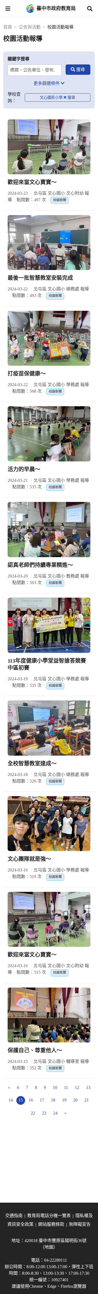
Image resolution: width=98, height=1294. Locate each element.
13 (88, 1087)
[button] (7, 9)
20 (75, 1100)
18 (53, 1100)
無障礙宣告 (80, 1224)
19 (64, 1100)
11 (66, 1087)
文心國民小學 (51, 97)
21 (86, 1100)
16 (31, 1100)
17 (42, 1100)
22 (33, 1113)
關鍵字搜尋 (18, 59)
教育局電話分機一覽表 (49, 1215)
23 (44, 1113)
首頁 (7, 27)
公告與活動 (30, 27)
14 (10, 1100)
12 (77, 1087)
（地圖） (49, 1247)
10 (55, 1087)
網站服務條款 (51, 1224)
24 (55, 1113)
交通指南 (14, 1215)
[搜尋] (78, 69)
